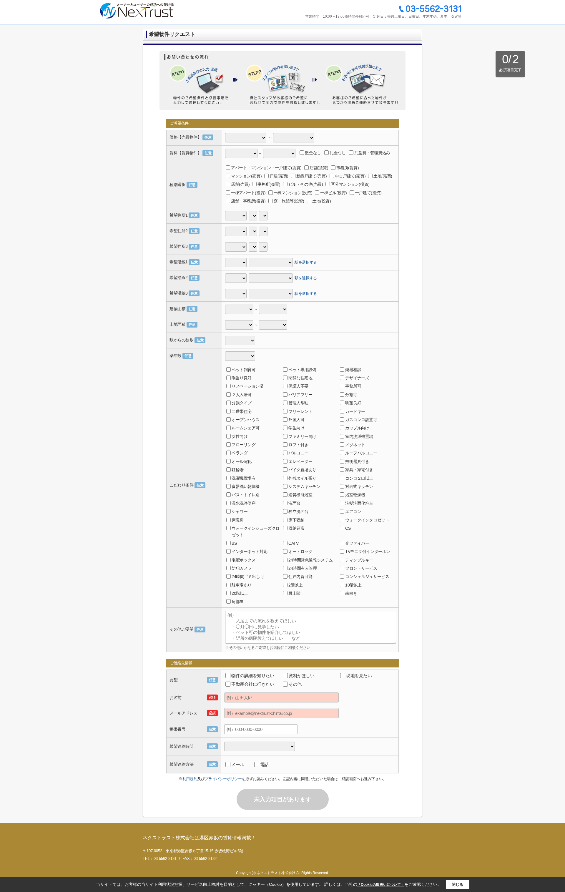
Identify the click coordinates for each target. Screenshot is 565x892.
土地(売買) (382, 176)
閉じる (457, 884)
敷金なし (313, 152)
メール (237, 764)
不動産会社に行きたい (252, 684)
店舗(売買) (240, 184)
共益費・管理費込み (372, 152)
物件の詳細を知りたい (252, 675)
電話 (264, 764)
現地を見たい (359, 675)
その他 (295, 684)
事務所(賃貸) (347, 167)
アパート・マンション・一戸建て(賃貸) (266, 167)
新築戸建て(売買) (311, 176)
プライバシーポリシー (223, 779)
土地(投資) (321, 201)
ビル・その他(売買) (305, 184)
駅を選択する (306, 262)
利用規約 (189, 779)
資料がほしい (301, 675)
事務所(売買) (268, 184)
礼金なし (337, 152)
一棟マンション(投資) (293, 192)
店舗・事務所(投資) (248, 201)
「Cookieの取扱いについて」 (380, 885)
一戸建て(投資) (368, 192)
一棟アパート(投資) (248, 192)
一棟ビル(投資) (333, 192)
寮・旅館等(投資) (289, 201)
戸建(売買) (279, 176)
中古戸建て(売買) (350, 176)
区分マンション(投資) (350, 184)
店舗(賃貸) (319, 167)
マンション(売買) (246, 176)
